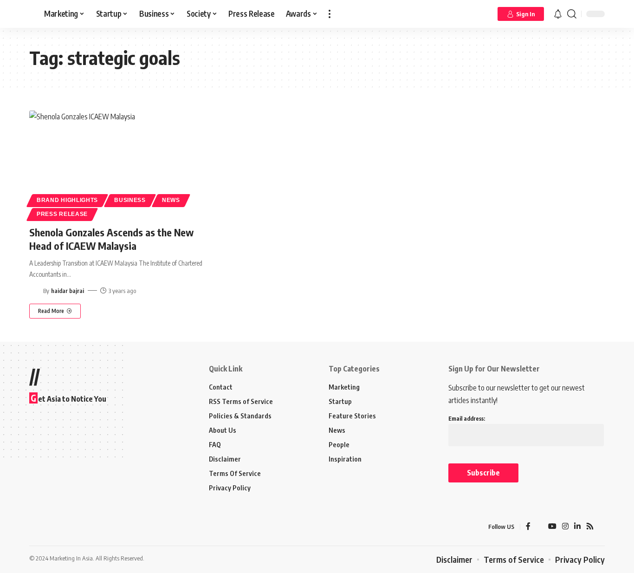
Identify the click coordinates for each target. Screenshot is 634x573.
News (171, 200)
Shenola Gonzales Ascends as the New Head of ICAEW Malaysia (111, 239)
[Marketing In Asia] (49, 527)
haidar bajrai (67, 290)
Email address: (466, 418)
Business (130, 200)
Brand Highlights (67, 200)
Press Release (62, 214)
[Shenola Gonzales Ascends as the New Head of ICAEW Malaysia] (119, 164)
